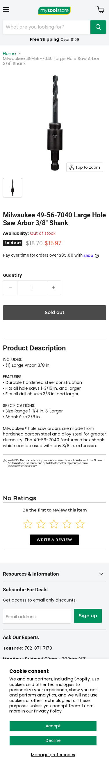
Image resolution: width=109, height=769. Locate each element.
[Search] (98, 27)
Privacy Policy (48, 711)
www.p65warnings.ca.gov (22, 466)
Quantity (12, 275)
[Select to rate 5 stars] (80, 524)
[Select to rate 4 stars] (67, 524)
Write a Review (54, 539)
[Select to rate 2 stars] (41, 524)
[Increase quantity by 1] (54, 288)
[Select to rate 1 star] (28, 524)
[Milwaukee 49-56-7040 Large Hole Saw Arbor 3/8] (12, 187)
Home (9, 53)
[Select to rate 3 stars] (54, 524)
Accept (53, 726)
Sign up (88, 615)
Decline (53, 740)
